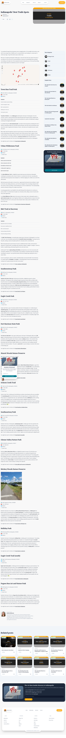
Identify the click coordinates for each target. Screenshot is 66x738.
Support (39, 2)
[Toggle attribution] (38, 84)
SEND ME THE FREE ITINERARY (9, 376)
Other (20, 725)
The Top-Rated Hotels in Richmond (50, 99)
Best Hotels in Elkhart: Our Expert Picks (50, 125)
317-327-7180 (4, 533)
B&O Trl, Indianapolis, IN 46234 (8, 212)
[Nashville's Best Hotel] (62, 119)
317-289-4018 (4, 151)
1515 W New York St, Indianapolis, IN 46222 (10, 149)
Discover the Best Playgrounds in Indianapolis (51, 112)
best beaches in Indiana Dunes (21, 407)
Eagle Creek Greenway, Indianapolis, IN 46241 (11, 559)
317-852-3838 (4, 214)
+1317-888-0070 (5, 445)
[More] (10, 19)
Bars (19, 722)
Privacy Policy (51, 720)
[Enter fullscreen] (2, 68)
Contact (45, 2)
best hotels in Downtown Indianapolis (22, 204)
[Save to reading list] (7, 19)
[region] (20, 75)
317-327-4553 (4, 94)
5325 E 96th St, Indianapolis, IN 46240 (9, 93)
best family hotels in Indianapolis (21, 578)
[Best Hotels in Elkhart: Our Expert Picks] (62, 125)
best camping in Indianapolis (21, 264)
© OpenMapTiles (27, 84)
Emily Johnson (5, 14)
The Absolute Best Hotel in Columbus (50, 139)
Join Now (62, 2)
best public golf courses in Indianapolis (23, 464)
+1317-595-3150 (5, 504)
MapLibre (19, 84)
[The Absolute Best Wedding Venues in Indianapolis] (62, 132)
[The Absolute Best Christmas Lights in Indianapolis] (62, 146)
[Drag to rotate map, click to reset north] (2, 73)
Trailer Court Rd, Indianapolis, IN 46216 (9, 386)
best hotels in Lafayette (20, 551)
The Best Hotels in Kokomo (51, 105)
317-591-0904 (4, 329)
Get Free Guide (54, 170)
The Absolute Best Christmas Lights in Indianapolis (51, 145)
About (27, 710)
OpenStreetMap (35, 84)
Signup (35, 723)
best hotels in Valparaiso (20, 606)
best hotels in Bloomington (20, 348)
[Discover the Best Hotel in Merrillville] (62, 92)
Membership (31, 710)
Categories (28, 2)
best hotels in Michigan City (20, 523)
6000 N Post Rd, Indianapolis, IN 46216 (9, 327)
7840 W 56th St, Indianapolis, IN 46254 (9, 299)
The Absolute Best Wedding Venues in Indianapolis (51, 132)
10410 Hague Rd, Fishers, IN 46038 (8, 502)
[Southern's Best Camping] (24, 641)
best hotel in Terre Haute (20, 378)
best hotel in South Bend (20, 319)
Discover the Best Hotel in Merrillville (50, 92)
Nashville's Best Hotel (50, 118)
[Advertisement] (33, 38)
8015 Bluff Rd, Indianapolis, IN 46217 (9, 443)
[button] (22, 68)
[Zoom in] (2, 70)
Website (3, 96)
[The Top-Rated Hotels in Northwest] (41, 662)
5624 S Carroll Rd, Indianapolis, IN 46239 (10, 415)
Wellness (20, 723)
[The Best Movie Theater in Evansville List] (57, 641)
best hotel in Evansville (19, 435)
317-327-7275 (4, 274)
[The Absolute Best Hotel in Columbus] (62, 139)
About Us (34, 2)
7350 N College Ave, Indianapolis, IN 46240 (10, 356)
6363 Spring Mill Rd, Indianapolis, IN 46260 (10, 532)
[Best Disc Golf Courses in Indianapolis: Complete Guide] (41, 641)
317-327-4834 (4, 417)
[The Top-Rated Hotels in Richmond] (62, 99)
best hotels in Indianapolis (20, 141)
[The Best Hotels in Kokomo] (62, 105)
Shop (23, 2)
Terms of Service (51, 718)
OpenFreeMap (23, 84)
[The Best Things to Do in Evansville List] (8, 662)
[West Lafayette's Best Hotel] (8, 641)
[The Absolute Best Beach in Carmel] (62, 85)
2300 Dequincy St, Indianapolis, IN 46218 (10, 587)
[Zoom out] (2, 71)
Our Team (5, 722)
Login (34, 722)
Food (19, 720)
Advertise (36, 710)
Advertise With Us (6, 723)
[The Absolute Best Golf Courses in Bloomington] (24, 662)
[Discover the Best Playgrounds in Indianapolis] (62, 112)
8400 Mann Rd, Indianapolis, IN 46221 (9, 272)
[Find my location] (2, 66)
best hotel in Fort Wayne (20, 291)
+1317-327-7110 (5, 301)
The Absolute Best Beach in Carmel (51, 85)
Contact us (35, 718)
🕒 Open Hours (4, 154)
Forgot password (36, 725)
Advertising (35, 720)
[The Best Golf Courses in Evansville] (57, 662)
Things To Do (4, 637)
